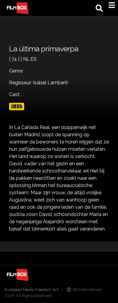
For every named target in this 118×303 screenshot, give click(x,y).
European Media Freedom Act (31, 289)
